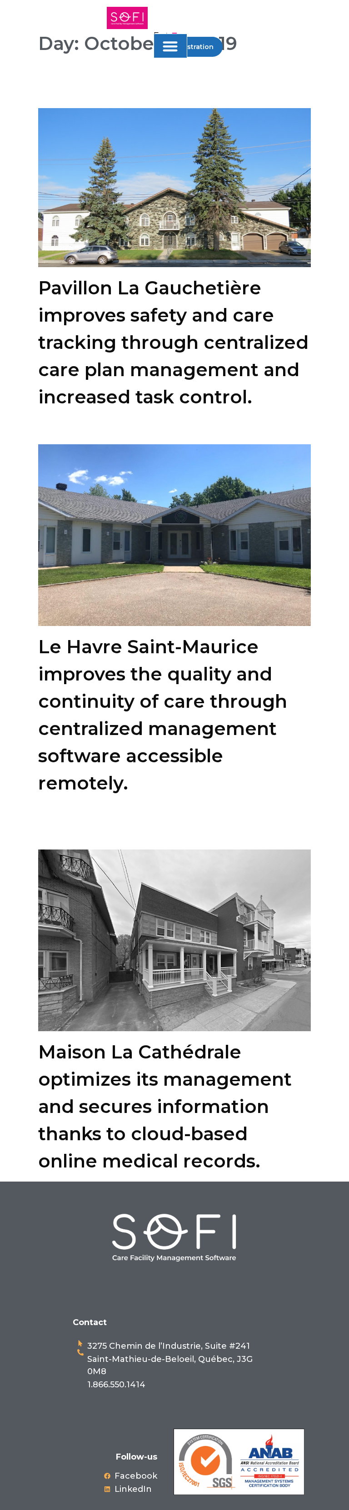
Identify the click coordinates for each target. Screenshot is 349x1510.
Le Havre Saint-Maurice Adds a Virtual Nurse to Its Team (153, 430)
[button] (170, 46)
